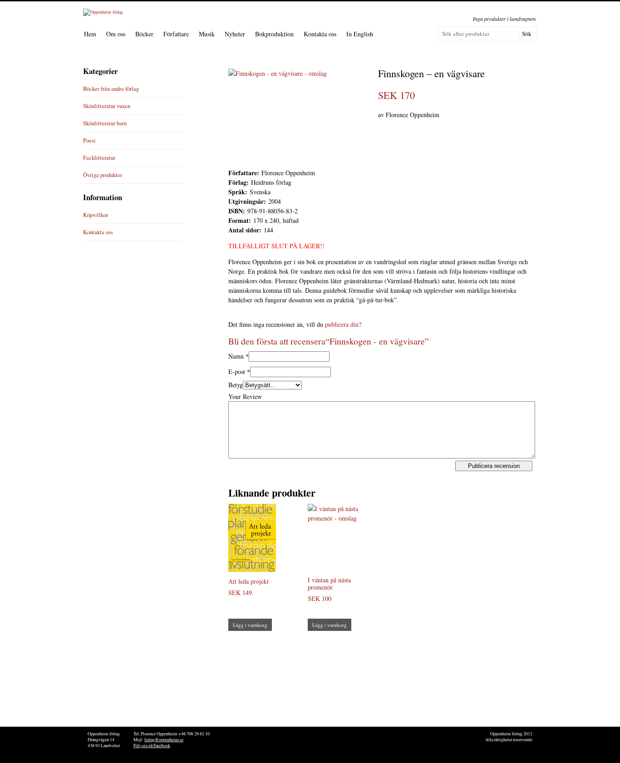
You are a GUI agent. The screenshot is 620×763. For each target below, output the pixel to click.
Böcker (144, 34)
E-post (236, 371)
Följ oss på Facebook (151, 745)
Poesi (89, 140)
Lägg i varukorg (250, 624)
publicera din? (343, 324)
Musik (207, 34)
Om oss (115, 34)
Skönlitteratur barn (105, 123)
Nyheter (235, 34)
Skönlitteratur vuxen (106, 106)
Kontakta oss (320, 34)
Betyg (235, 384)
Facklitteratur (99, 158)
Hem (90, 34)
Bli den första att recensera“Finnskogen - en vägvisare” (328, 341)
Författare (176, 34)
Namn (236, 356)
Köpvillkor (95, 215)
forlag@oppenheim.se (163, 740)
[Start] (103, 12)
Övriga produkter (102, 175)
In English (359, 34)
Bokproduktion (274, 34)
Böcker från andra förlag (111, 89)
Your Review (245, 396)
